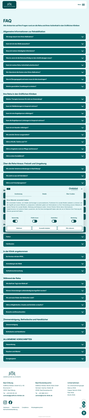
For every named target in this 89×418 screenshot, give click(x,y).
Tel (4, 393)
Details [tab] (44, 194)
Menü (79, 4)
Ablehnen (19, 228)
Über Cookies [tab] (70, 194)
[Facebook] (10, 402)
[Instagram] (5, 402)
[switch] (34, 221)
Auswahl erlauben (44, 228)
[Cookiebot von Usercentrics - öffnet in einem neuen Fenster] (70, 189)
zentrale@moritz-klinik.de (43, 395)
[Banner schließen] (81, 189)
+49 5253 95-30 (11, 393)
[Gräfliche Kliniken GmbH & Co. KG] (9, 5)
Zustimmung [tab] (18, 194)
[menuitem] (76, 385)
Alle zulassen (70, 228)
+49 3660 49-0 (43, 393)
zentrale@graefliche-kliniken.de (13, 395)
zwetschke (48, 416)
